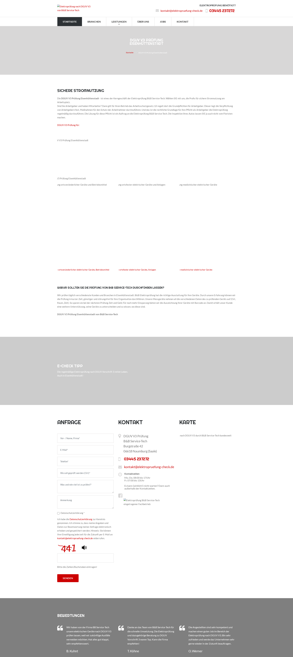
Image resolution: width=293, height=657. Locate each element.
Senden (68, 578)
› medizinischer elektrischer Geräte (195, 269)
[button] (84, 547)
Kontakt (182, 21)
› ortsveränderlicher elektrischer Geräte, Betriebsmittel (83, 269)
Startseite (70, 21)
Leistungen (119, 21)
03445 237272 (226, 11)
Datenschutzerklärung (81, 519)
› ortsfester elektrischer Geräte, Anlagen (137, 269)
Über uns (143, 21)
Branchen (94, 21)
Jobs (163, 21)
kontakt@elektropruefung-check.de (190, 10)
